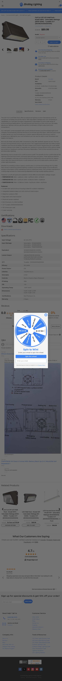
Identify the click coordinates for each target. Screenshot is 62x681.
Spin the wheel (31, 356)
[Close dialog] (45, 314)
